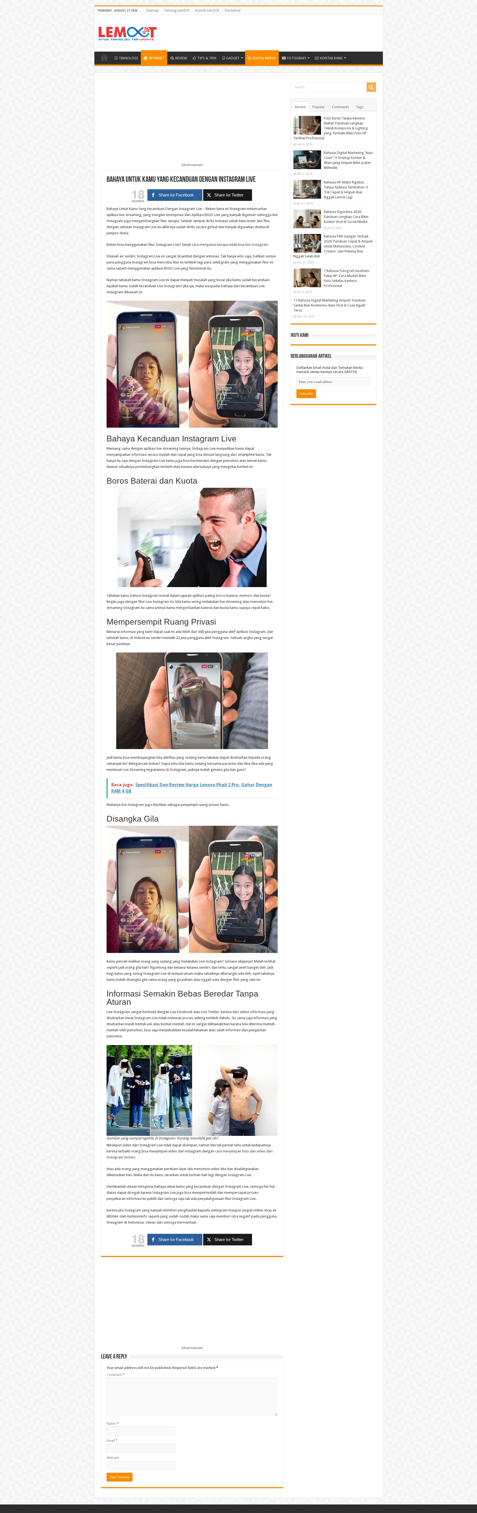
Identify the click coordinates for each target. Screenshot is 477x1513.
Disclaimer (233, 10)
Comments (340, 107)
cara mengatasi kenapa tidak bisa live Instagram (230, 245)
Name (113, 1423)
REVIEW (181, 58)
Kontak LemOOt (207, 10)
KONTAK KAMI (331, 58)
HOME (104, 57)
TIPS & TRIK (206, 58)
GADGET (233, 58)
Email (112, 1441)
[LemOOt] (128, 32)
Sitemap (152, 10)
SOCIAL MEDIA (264, 58)
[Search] (371, 87)
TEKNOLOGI (128, 58)
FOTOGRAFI (296, 58)
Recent (300, 107)
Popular (318, 107)
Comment (116, 1375)
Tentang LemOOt (177, 10)
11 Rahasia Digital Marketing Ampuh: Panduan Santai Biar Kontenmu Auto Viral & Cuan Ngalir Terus (329, 305)
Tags (360, 107)
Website (113, 1458)
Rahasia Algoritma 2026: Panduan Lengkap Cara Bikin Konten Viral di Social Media (346, 217)
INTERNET (157, 58)
